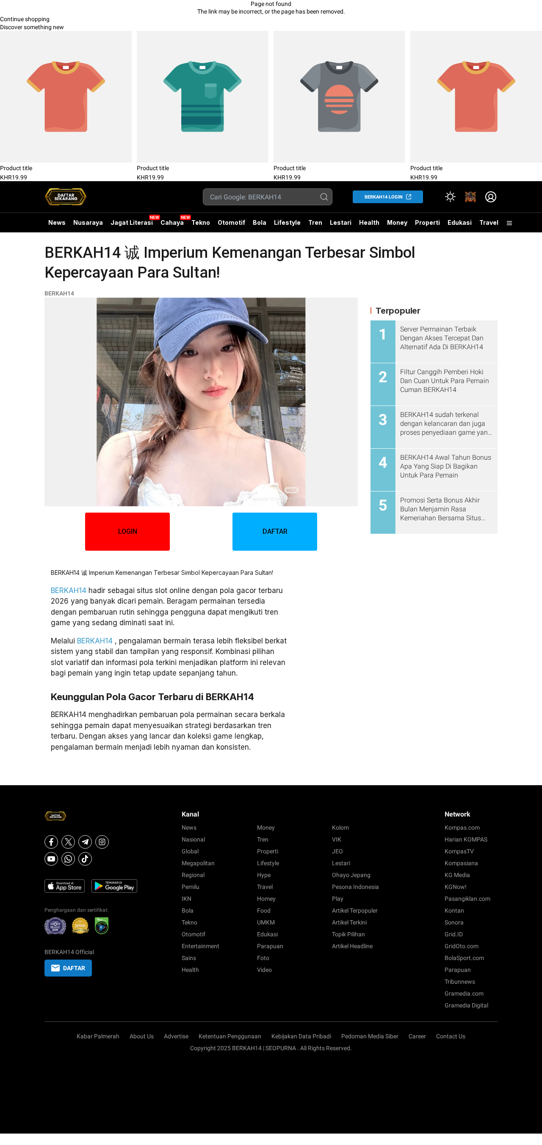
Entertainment (200, 946)
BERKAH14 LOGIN (384, 197)
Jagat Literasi (132, 222)
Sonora (454, 922)
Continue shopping (25, 19)
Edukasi (460, 222)
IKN (186, 898)
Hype (264, 875)
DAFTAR (275, 531)
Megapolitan (198, 863)
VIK (336, 839)
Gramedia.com (464, 993)
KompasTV (459, 851)
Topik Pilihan (348, 934)
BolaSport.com (464, 958)
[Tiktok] (85, 859)
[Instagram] (102, 842)
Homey (266, 898)
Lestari (340, 225)
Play (337, 898)
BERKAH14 (59, 293)
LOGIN (127, 531)
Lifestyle (287, 222)
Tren (315, 222)
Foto (263, 958)
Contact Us (450, 1036)
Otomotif (231, 222)
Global (190, 851)
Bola (259, 222)
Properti (427, 222)
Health (369, 222)
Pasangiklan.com (467, 898)
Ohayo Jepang (351, 875)
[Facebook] (51, 842)
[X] (68, 842)
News (57, 222)
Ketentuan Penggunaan (230, 1036)
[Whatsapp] (68, 859)
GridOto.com (461, 946)
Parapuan (270, 946)
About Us (142, 1036)
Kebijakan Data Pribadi (301, 1036)
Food (264, 910)
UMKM (266, 922)
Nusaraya (88, 222)
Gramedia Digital (466, 1005)
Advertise (176, 1036)
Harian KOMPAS (466, 839)
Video (264, 969)
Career (417, 1036)
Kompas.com (462, 827)
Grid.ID (454, 934)
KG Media (457, 875)
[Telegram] (85, 842)
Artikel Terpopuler (355, 910)
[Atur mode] (450, 197)
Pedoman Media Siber (369, 1036)
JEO (337, 851)
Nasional (193, 839)
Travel (488, 222)
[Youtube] (51, 859)
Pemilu (190, 886)
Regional (193, 875)
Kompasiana (461, 863)
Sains (189, 958)
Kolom (340, 827)
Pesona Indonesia (355, 886)
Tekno (200, 222)
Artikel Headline (352, 946)
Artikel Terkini (349, 922)
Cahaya (172, 222)
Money (397, 222)
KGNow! (456, 886)
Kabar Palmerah (98, 1036)
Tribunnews (460, 981)
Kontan (454, 910)
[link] (470, 197)
